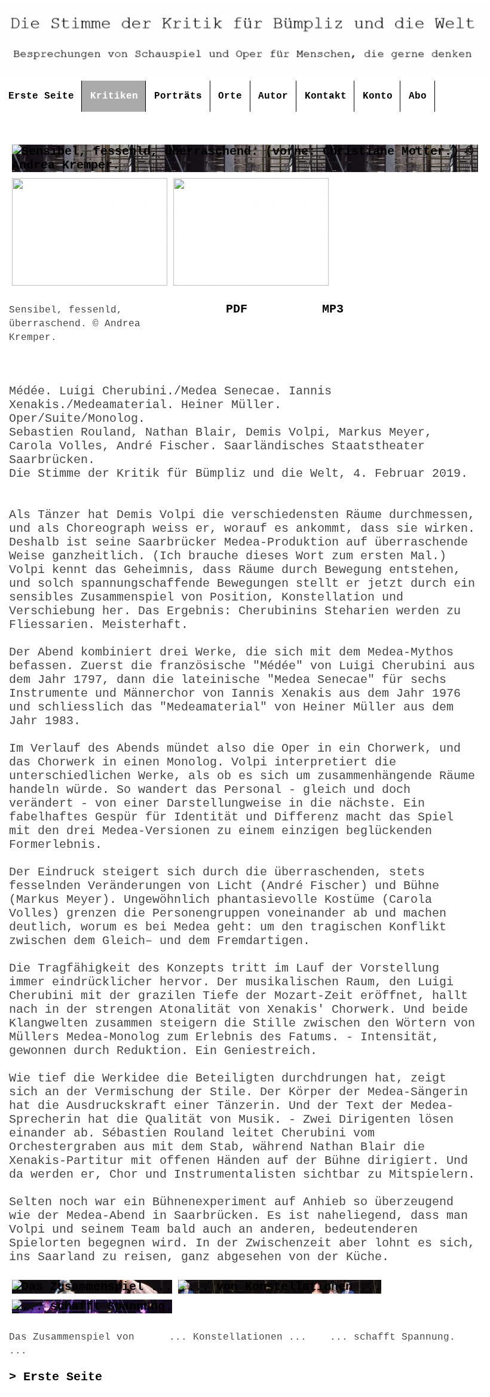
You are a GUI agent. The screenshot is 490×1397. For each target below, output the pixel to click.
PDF (236, 309)
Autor (273, 96)
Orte (230, 96)
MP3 (333, 309)
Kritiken (114, 96)
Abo (418, 96)
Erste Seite (41, 96)
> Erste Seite (55, 1377)
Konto (378, 96)
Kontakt (326, 96)
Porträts (178, 96)
